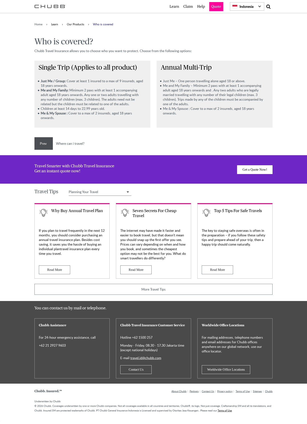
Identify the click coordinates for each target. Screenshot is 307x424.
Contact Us (136, 369)
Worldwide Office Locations (226, 369)
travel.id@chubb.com (145, 358)
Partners (194, 391)
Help (201, 7)
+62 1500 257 (142, 337)
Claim (188, 7)
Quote (216, 7)
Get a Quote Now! (254, 169)
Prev (43, 143)
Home (38, 24)
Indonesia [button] (247, 6)
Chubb (269, 391)
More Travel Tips (153, 289)
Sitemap (257, 391)
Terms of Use (243, 391)
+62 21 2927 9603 (52, 345)
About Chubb (178, 391)
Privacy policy (224, 391)
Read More (54, 270)
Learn (174, 7)
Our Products (75, 24)
